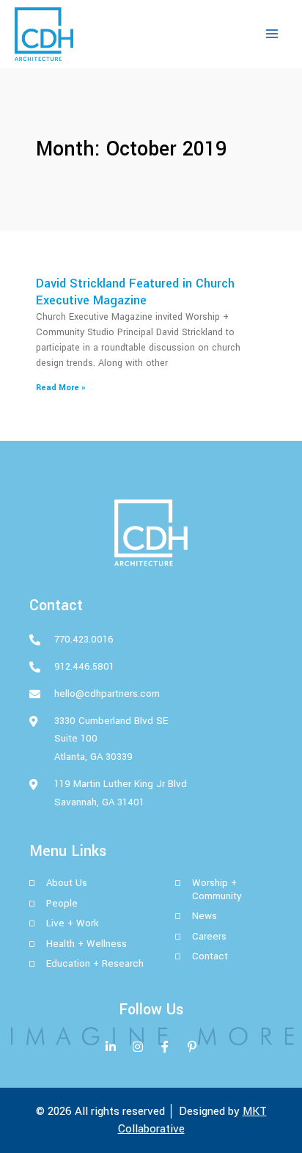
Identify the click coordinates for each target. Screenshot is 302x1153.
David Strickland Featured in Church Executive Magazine (135, 292)
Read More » (60, 387)
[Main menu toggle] (272, 33)
